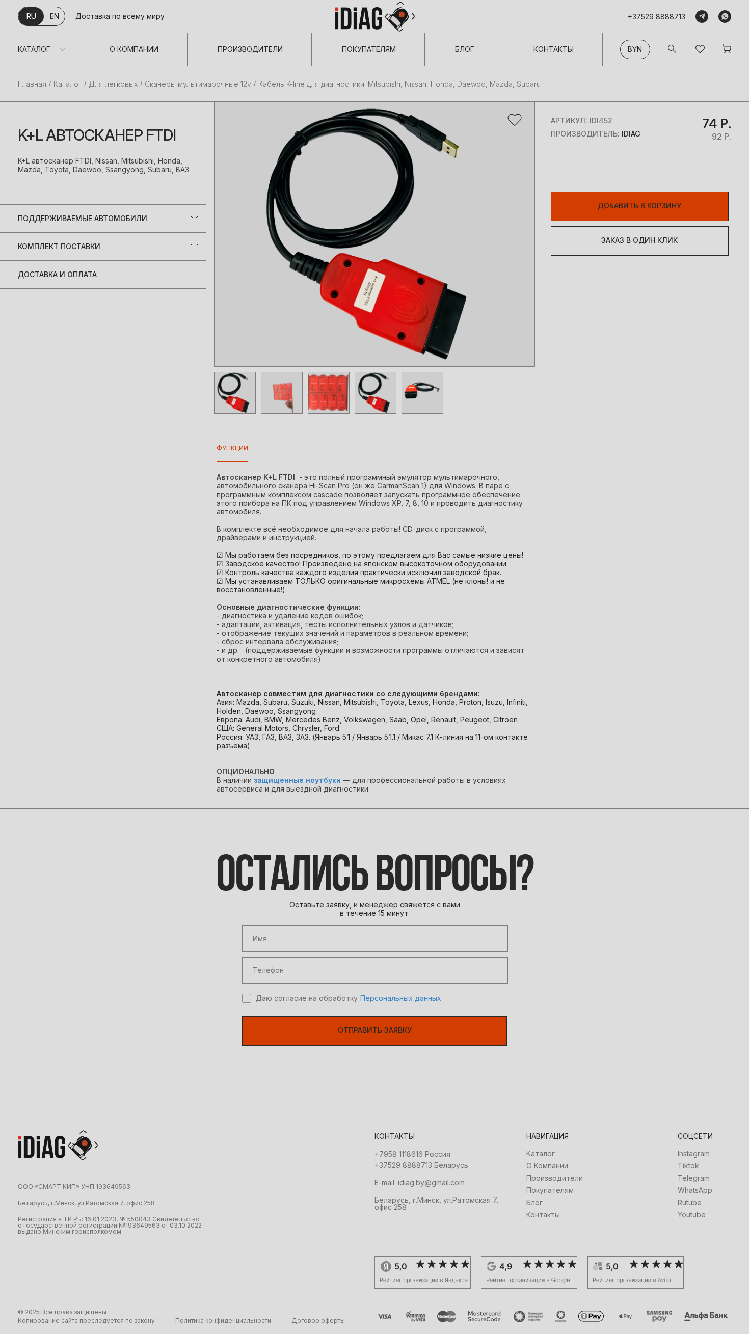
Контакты (553, 49)
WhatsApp (695, 1190)
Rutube (690, 1202)
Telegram (694, 1178)
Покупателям (369, 49)
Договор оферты (318, 1321)
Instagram (694, 1153)
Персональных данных (400, 998)
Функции (232, 448)
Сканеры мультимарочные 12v (198, 84)
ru (31, 16)
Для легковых (113, 84)
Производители (250, 49)
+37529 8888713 (656, 16)
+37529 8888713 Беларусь (421, 1165)
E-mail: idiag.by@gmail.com (419, 1182)
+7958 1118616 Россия (412, 1154)
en (54, 16)
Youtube (692, 1214)
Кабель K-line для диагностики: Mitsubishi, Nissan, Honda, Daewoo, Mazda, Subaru (399, 84)
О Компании (134, 49)
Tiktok (688, 1165)
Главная (32, 84)
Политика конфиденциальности (223, 1321)
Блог (464, 49)
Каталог (34, 49)
